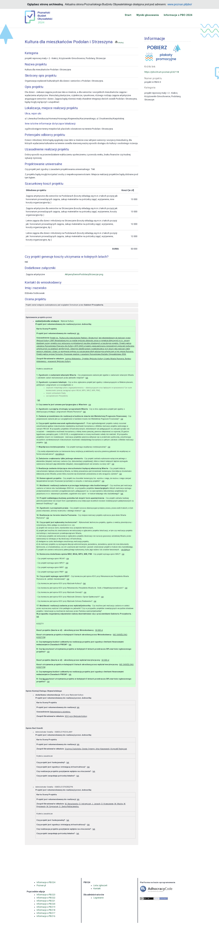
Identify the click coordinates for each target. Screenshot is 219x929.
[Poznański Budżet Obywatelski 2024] (38, 16)
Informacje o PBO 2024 (178, 15)
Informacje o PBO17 (46, 913)
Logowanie (98, 898)
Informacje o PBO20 (46, 904)
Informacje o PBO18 (46, 910)
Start (128, 15)
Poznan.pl (41, 885)
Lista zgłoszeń (100, 885)
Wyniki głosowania (147, 15)
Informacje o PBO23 (46, 894)
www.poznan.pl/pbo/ (180, 4)
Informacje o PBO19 (46, 907)
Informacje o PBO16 (46, 916)
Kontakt (97, 888)
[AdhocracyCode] (161, 892)
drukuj (120, 42)
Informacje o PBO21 (46, 901)
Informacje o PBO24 (46, 882)
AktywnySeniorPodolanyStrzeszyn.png (84, 274)
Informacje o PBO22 (46, 898)
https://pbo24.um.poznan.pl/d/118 (161, 72)
